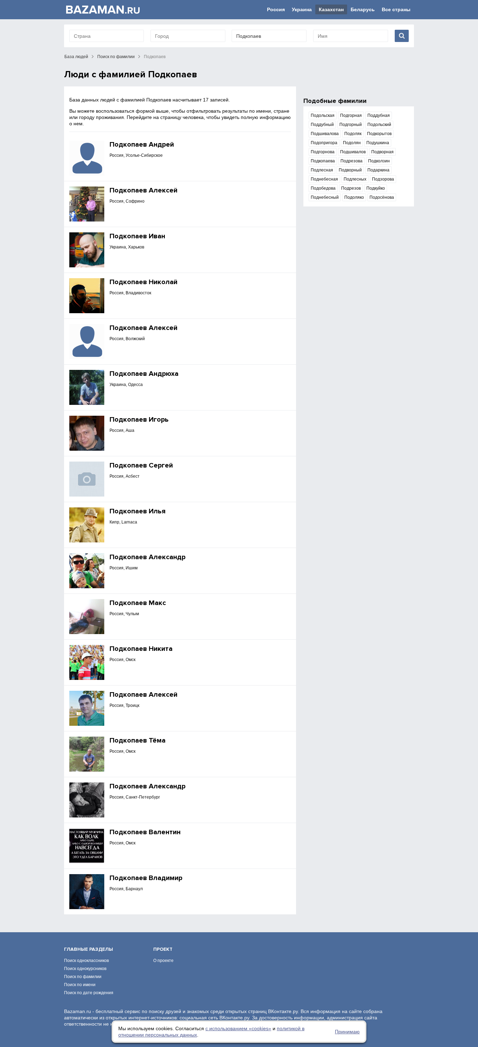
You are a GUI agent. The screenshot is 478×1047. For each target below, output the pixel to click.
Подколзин (379, 161)
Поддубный (322, 124)
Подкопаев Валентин (145, 832)
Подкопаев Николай (143, 282)
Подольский (379, 124)
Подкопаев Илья (138, 511)
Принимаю (347, 1031)
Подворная (382, 151)
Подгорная (351, 115)
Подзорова (383, 179)
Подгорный (350, 124)
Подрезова (351, 161)
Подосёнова (382, 197)
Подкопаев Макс (138, 603)
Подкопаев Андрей (142, 144)
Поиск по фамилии (116, 56)
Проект (163, 949)
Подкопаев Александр (147, 557)
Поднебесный (325, 197)
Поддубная (378, 115)
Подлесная (322, 170)
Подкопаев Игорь (139, 419)
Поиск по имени (80, 984)
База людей (76, 56)
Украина (302, 9)
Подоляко (354, 197)
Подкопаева (323, 161)
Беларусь (363, 9)
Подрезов (351, 188)
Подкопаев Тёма (138, 740)
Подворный (350, 170)
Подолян (352, 142)
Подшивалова (325, 133)
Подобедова (323, 188)
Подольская (323, 115)
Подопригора (324, 142)
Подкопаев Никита (141, 649)
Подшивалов (353, 151)
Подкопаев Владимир (146, 878)
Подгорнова (323, 151)
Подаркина (378, 170)
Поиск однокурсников (85, 968)
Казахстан (331, 9)
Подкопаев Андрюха (144, 374)
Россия (276, 9)
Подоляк (352, 133)
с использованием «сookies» (238, 1028)
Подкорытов (379, 133)
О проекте (163, 960)
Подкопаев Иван (137, 236)
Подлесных (355, 179)
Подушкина (377, 142)
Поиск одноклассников (86, 960)
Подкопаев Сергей (141, 465)
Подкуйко (375, 188)
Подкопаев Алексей (143, 190)
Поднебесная (324, 179)
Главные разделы (88, 949)
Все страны (396, 9)
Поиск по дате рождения (88, 992)
